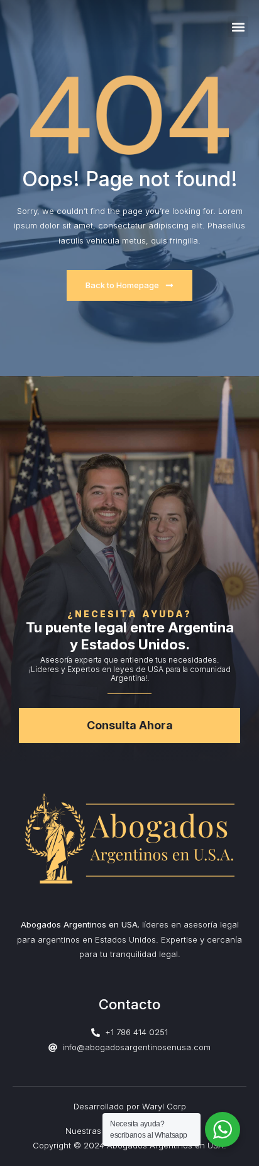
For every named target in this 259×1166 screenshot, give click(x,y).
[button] (238, 26)
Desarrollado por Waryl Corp (130, 1106)
